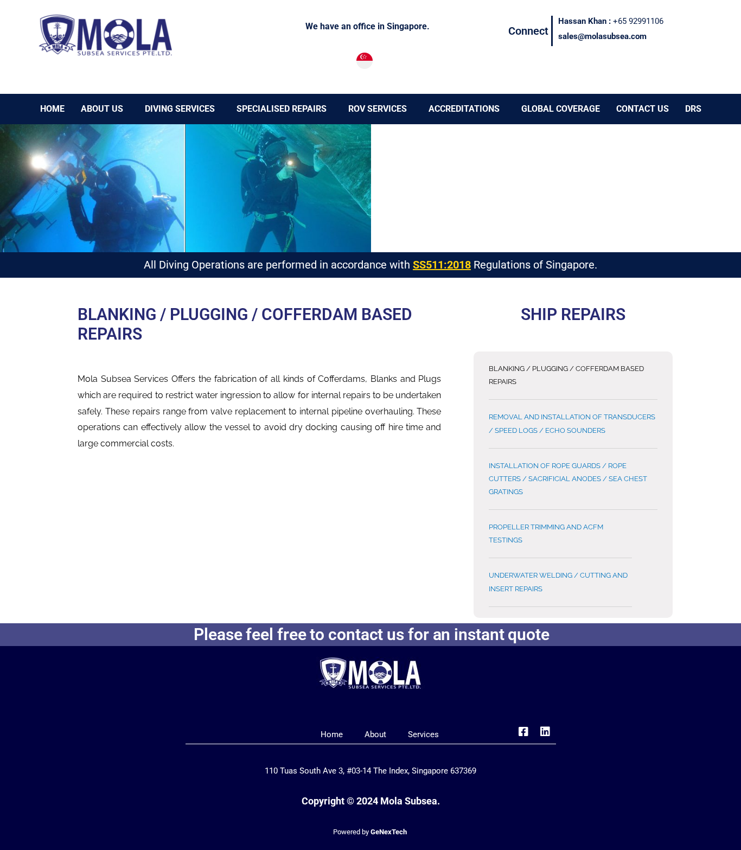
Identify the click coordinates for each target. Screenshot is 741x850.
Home (332, 734)
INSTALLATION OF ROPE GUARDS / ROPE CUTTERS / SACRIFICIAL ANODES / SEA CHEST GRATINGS (568, 479)
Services (423, 734)
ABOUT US (102, 109)
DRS (693, 109)
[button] (104, 109)
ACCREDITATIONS (464, 109)
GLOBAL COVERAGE (560, 109)
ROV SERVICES (377, 109)
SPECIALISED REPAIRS (282, 109)
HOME (52, 109)
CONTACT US (642, 109)
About (375, 734)
